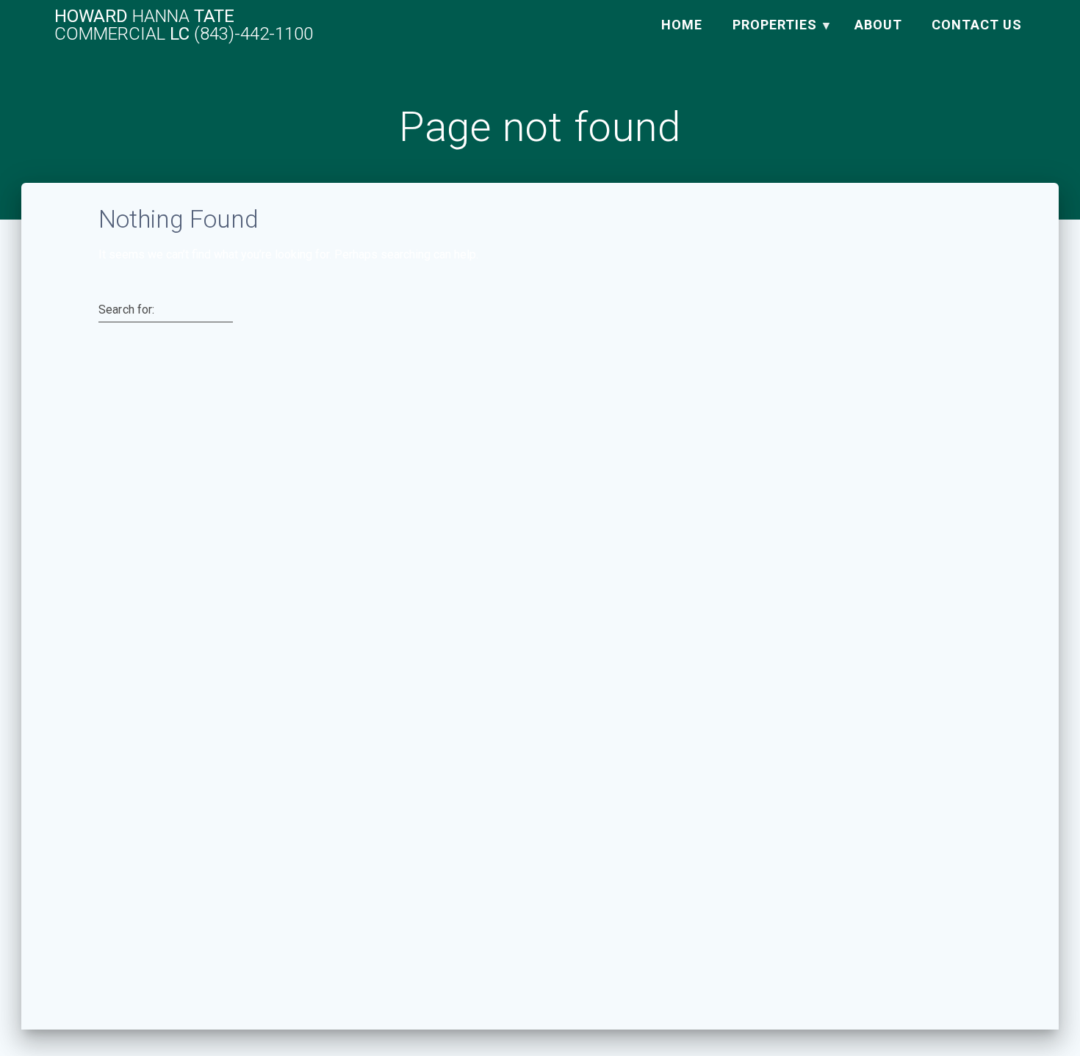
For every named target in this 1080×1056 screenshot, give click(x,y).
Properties (774, 24)
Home (681, 24)
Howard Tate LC (183, 25)
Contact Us (977, 24)
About (878, 24)
